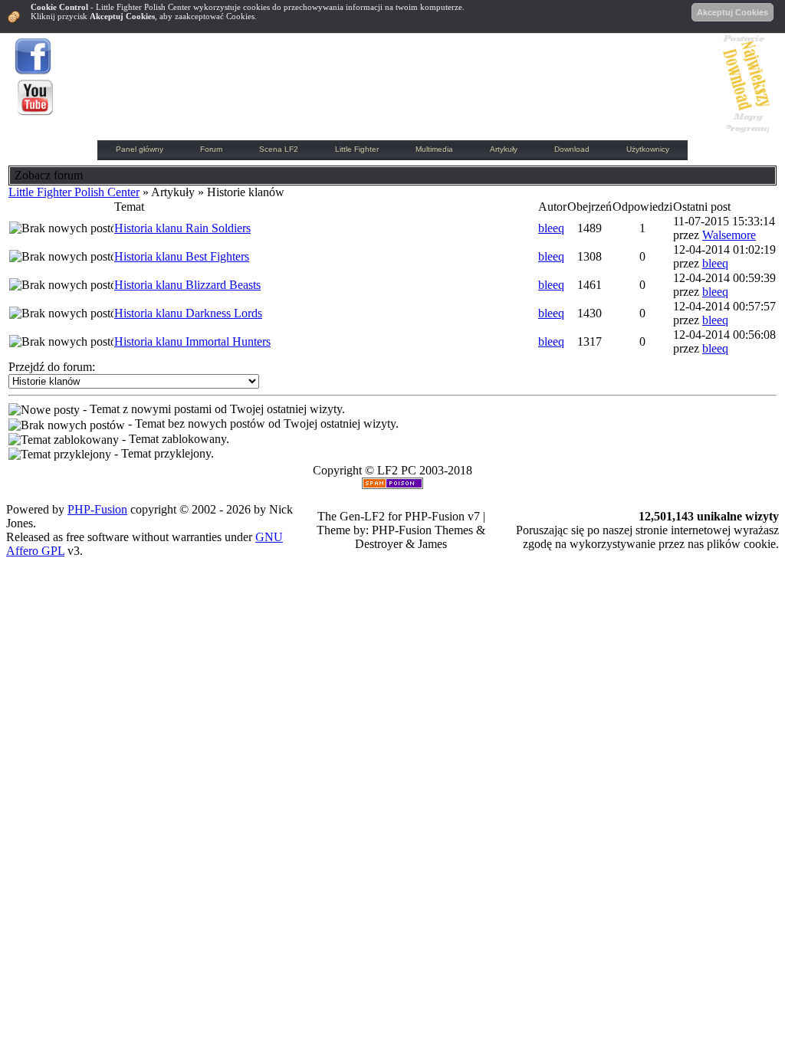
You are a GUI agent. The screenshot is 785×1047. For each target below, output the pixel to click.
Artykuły (503, 149)
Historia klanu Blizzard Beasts (187, 284)
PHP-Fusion (97, 509)
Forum (211, 149)
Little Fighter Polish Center (74, 192)
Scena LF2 (278, 149)
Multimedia (434, 149)
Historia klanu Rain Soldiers (182, 228)
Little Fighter (357, 149)
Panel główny (139, 149)
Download (572, 149)
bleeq (551, 228)
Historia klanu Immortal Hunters (192, 341)
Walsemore (729, 234)
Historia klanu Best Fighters (181, 256)
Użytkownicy (647, 149)
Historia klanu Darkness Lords (188, 313)
